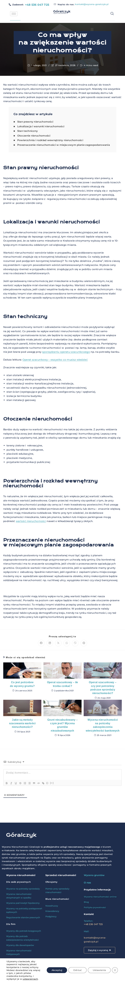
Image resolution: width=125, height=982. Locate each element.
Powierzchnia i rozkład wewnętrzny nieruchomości (50, 140)
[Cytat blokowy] (34, 783)
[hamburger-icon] (13, 13)
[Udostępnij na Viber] (75, 643)
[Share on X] (58, 643)
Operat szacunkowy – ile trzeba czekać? (62, 684)
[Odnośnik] (43, 783)
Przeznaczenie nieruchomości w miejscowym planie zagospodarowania (63, 144)
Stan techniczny (27, 130)
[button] (110, 14)
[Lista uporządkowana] (25, 783)
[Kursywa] (11, 783)
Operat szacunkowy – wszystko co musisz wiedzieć (55, 359)
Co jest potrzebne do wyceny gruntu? (22, 684)
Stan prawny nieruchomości (35, 121)
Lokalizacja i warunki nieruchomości (40, 126)
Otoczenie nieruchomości (33, 135)
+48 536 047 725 (37, 4)
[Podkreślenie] (16, 783)
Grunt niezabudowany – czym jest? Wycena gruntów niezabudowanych (62, 725)
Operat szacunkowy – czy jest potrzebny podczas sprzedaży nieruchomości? (102, 688)
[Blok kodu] (38, 783)
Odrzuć (77, 970)
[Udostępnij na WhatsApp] (66, 643)
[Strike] (20, 783)
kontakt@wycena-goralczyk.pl (92, 4)
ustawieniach (30, 979)
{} (47, 783)
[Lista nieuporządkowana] (29, 783)
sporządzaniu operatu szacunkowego (66, 351)
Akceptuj (57, 970)
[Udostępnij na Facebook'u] (41, 643)
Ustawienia (99, 970)
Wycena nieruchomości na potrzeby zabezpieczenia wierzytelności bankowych (102, 725)
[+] (52, 783)
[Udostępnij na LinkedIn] (50, 643)
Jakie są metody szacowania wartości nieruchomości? (22, 723)
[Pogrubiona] (6, 783)
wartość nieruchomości (31, 521)
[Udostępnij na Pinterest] (84, 643)
